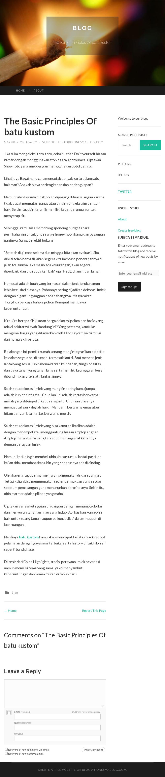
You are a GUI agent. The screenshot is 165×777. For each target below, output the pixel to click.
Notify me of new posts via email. (26, 754)
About (39, 90)
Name (22, 722)
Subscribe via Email (133, 237)
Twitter (125, 191)
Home (20, 90)
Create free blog (129, 230)
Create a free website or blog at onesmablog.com (82, 769)
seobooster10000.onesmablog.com (72, 142)
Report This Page (94, 610)
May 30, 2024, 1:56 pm (20, 142)
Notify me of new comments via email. (28, 750)
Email (22, 712)
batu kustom (29, 537)
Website (18, 733)
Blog (82, 28)
